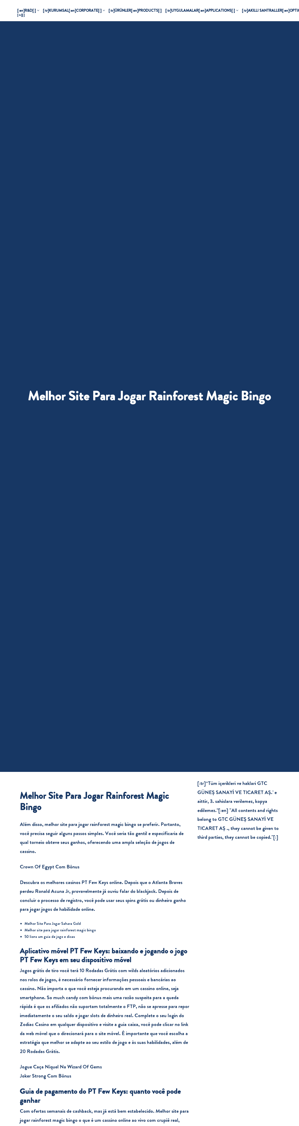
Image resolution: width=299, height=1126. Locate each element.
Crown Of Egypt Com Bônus (49, 866)
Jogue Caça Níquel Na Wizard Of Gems (61, 1067)
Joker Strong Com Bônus (45, 1076)
